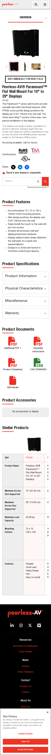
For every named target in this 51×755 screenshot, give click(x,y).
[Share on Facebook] (27, 167)
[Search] (36, 4)
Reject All (25, 742)
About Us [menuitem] (25, 707)
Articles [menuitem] (25, 666)
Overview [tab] (25, 17)
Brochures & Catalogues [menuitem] (25, 646)
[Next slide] (44, 66)
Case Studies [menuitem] (25, 652)
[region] (25, 731)
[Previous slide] (7, 66)
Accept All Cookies (25, 750)
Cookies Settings (25, 734)
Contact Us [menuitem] (25, 687)
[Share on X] (13, 167)
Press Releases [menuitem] (25, 672)
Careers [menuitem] (25, 692)
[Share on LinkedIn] (20, 167)
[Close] (45, 4)
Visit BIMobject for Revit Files (25, 79)
